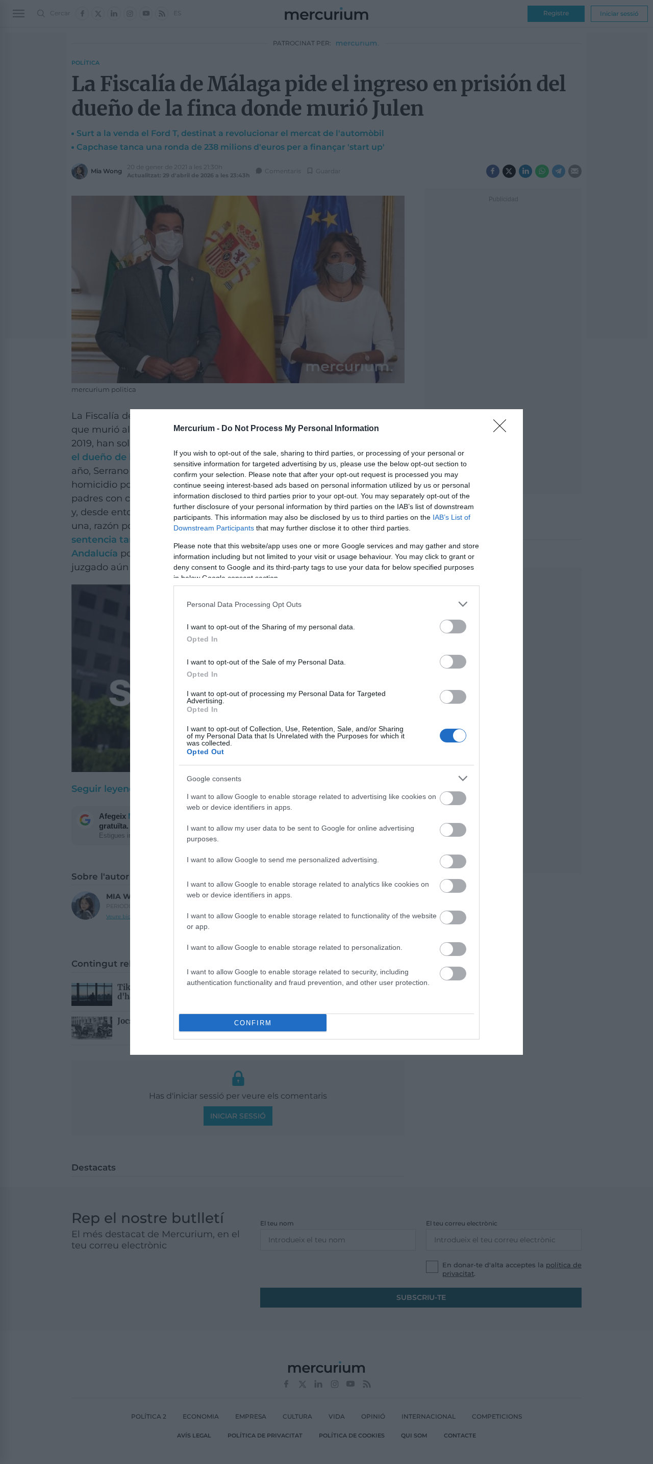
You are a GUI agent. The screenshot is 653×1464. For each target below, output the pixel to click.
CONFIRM (253, 1023)
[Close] (503, 429)
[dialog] (326, 732)
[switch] (453, 626)
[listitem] (326, 604)
